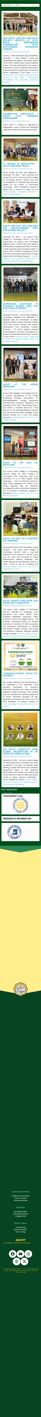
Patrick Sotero (25, 52)
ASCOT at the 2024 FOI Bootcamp (20, 463)
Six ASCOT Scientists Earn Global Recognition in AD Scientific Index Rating (20, 751)
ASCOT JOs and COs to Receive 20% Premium (20, 539)
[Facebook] (12, 1254)
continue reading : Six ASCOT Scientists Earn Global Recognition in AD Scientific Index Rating (20, 782)
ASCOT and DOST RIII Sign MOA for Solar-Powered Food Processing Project (20, 228)
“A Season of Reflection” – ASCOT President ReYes (20, 164)
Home (12, 5)
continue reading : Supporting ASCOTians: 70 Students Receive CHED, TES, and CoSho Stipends (20, 339)
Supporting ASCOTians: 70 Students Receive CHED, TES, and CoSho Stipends (20, 306)
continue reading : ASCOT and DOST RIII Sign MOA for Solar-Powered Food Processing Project (20, 258)
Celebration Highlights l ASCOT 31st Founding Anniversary (20, 116)
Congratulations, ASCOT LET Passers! (20, 674)
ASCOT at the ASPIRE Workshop (20, 385)
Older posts (6, 792)
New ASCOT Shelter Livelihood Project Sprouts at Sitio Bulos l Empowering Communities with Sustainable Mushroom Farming (20, 43)
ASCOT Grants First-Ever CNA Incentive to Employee (20, 602)
